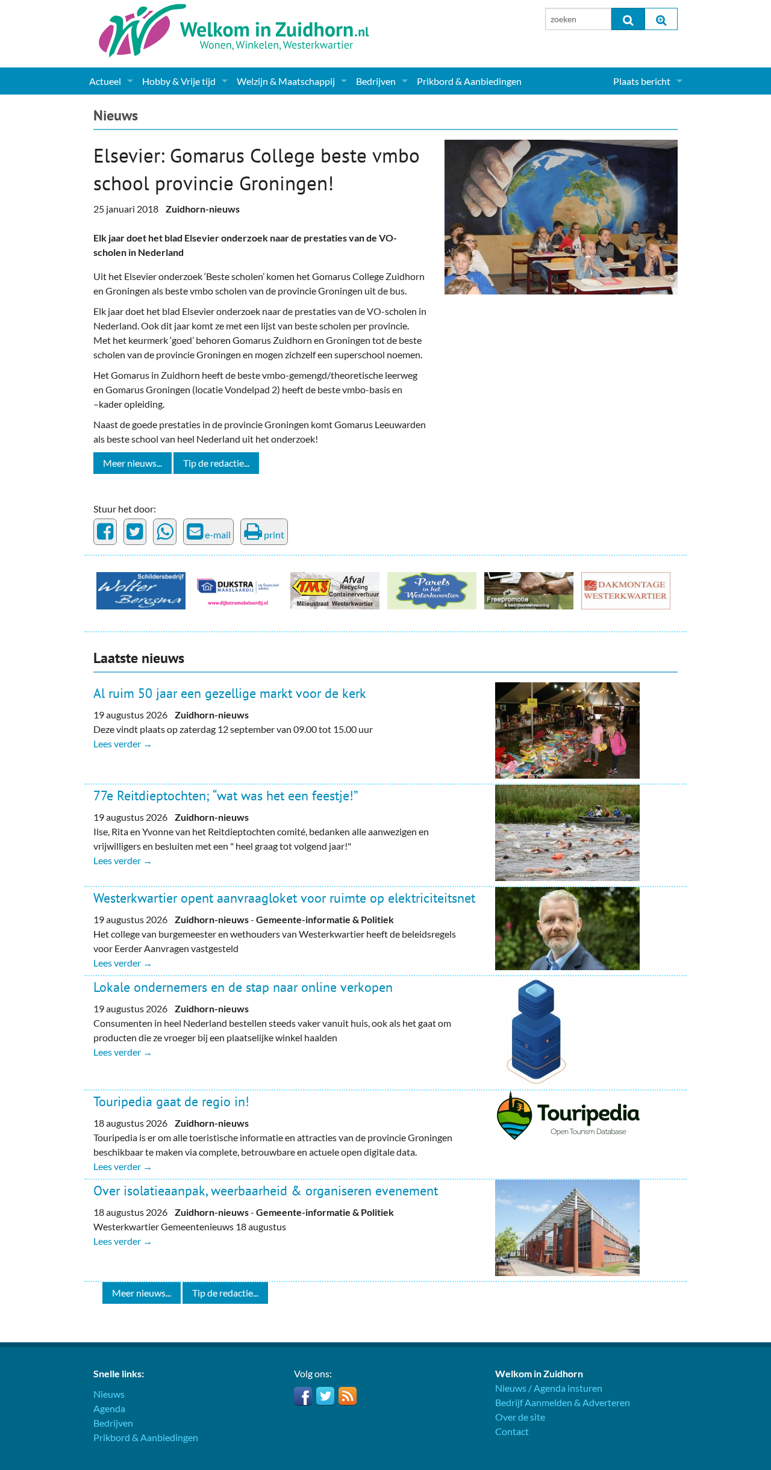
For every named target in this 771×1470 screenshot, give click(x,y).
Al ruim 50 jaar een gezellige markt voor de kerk (229, 693)
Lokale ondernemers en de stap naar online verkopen (243, 987)
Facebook (303, 1396)
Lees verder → (122, 743)
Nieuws (115, 115)
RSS (348, 1396)
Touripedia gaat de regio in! (171, 1101)
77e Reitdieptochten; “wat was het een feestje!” (225, 795)
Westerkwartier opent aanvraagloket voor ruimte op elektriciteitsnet (284, 897)
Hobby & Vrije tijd (179, 81)
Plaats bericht (641, 81)
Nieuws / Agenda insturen (548, 1388)
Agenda (109, 1408)
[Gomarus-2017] (561, 215)
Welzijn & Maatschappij (286, 81)
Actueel (105, 81)
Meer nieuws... (132, 463)
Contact (512, 1431)
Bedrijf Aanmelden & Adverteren (562, 1402)
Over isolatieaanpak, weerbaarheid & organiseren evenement (265, 1190)
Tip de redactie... (216, 463)
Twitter (325, 1396)
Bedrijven (376, 81)
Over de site (520, 1416)
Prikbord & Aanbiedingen (469, 81)
